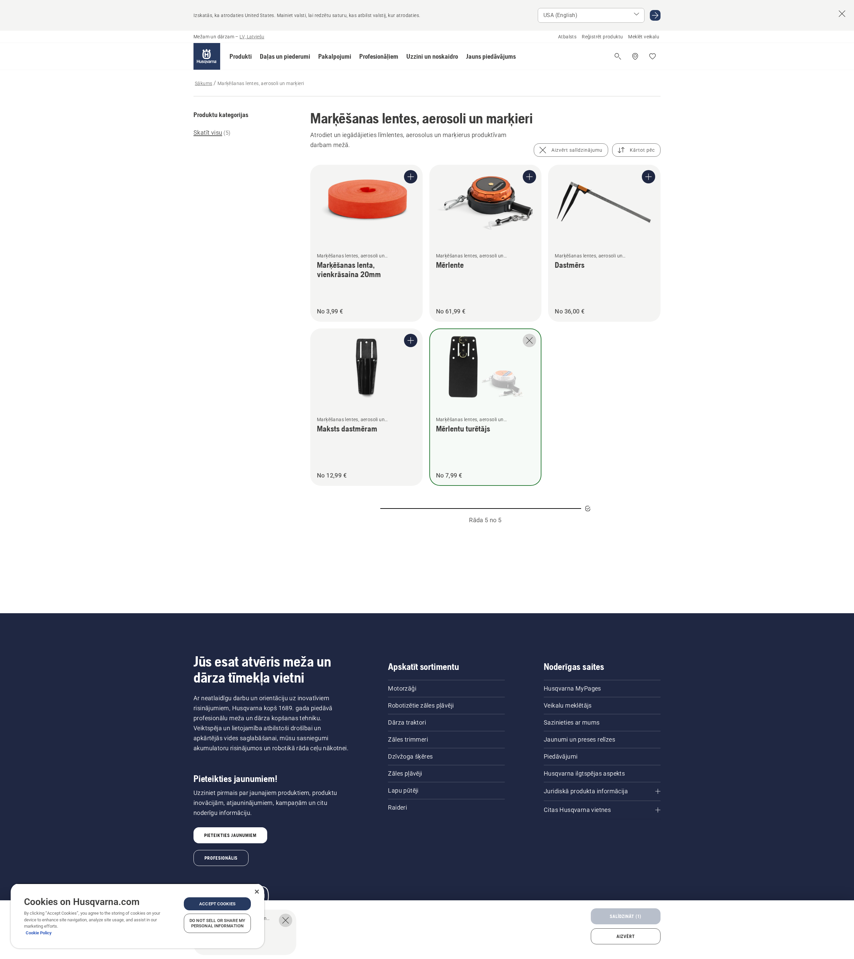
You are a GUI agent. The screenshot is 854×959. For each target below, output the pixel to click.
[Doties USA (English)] (655, 15)
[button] (241, 56)
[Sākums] (206, 56)
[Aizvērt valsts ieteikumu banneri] (842, 13)
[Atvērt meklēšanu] (618, 56)
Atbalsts (567, 36)
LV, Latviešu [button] (252, 36)
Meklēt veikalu (643, 36)
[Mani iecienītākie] (653, 56)
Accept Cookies (217, 903)
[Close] (257, 891)
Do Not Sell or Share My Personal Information (217, 923)
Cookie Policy (39, 932)
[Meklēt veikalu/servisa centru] (635, 56)
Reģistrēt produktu (602, 36)
